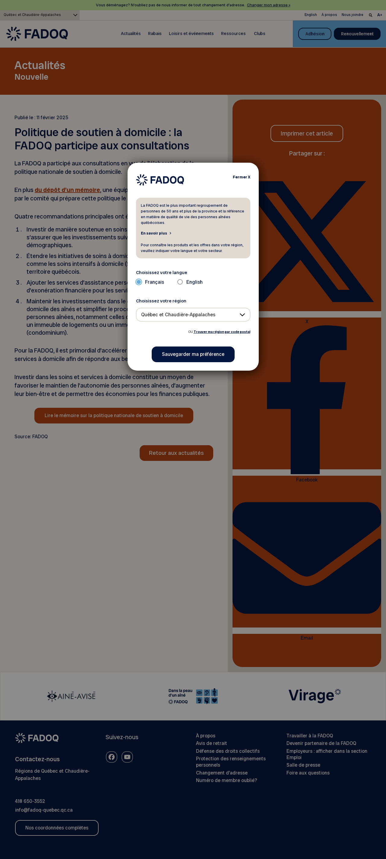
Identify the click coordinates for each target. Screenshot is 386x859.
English (194, 282)
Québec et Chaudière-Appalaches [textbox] (178, 314)
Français (154, 282)
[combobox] (193, 314)
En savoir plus (154, 233)
